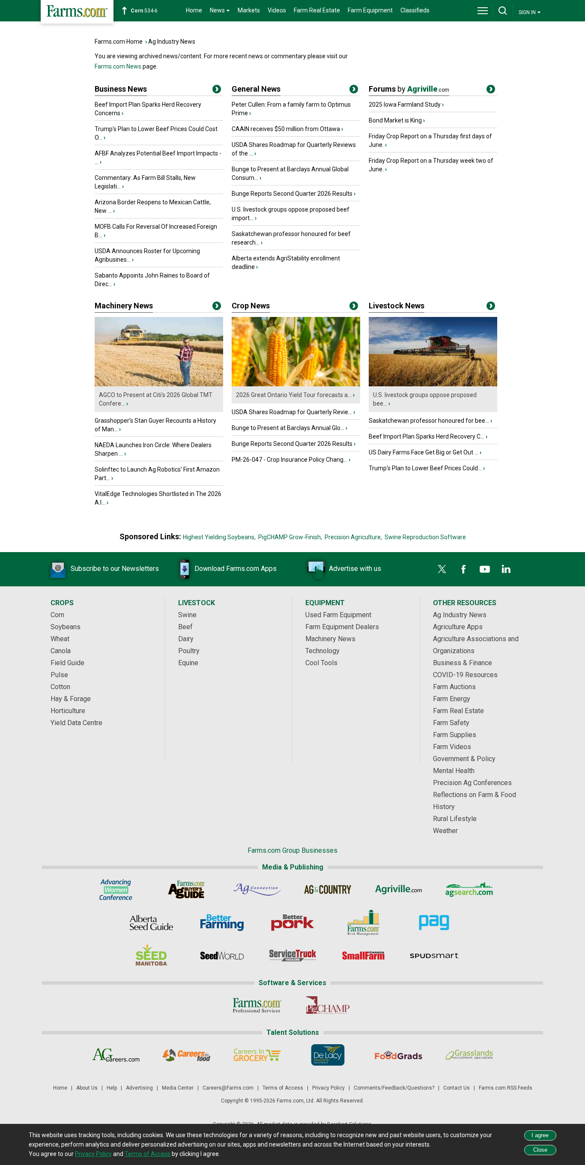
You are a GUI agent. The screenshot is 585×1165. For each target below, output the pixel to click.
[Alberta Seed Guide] (151, 922)
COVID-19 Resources (465, 675)
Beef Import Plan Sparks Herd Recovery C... (426, 436)
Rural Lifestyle (455, 819)
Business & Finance (462, 663)
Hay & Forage (71, 699)
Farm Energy (451, 699)
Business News (121, 88)
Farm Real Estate (317, 10)
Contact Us (456, 1088)
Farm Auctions (454, 687)
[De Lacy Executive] (328, 1055)
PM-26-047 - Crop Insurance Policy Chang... (289, 459)
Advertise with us (355, 569)
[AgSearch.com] (469, 889)
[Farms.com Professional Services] (257, 1005)
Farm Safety (451, 723)
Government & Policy (464, 759)
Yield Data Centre (76, 723)
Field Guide (67, 663)
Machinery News (124, 305)
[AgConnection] (257, 889)
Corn (57, 615)
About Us (87, 1088)
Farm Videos (452, 747)
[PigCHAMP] (328, 1005)
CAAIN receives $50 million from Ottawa (286, 128)
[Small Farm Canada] (363, 955)
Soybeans (66, 627)
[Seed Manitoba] (151, 955)
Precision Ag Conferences (472, 783)
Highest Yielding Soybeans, (219, 537)
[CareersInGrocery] (257, 1055)
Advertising (139, 1088)
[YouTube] (484, 569)
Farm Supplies (454, 735)
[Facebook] (463, 569)
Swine (187, 615)
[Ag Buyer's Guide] (186, 889)
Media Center (178, 1088)
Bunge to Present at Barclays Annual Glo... (288, 427)
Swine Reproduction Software (425, 537)
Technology (322, 651)
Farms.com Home (119, 41)
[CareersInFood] (186, 1055)
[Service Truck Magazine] (292, 955)
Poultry (189, 651)
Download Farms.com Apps (235, 569)
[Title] (216, 90)
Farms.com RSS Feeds (505, 1088)
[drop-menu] (482, 10)
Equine (188, 663)
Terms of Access (283, 1088)
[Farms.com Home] (77, 12)
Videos (277, 10)
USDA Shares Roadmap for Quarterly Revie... (292, 412)
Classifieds (415, 10)
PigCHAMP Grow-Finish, (290, 537)
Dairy (186, 639)
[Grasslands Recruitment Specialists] (469, 1055)
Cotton (60, 687)
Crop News (251, 305)
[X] (442, 569)
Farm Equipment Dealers (342, 627)
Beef (185, 627)
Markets (249, 10)
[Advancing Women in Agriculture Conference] (116, 889)
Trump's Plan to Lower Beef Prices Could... (425, 468)
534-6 (144, 11)
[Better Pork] (292, 922)
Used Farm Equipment (338, 615)
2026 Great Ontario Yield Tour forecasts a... (294, 394)
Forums (409, 88)
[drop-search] (502, 10)
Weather (445, 831)
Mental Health (454, 771)
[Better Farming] (222, 922)
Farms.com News (118, 66)
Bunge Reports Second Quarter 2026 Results (292, 193)
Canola (61, 651)
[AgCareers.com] (116, 1055)
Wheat (60, 639)
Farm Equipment (370, 10)
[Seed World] (222, 955)
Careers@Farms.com (228, 1088)
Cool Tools (321, 663)
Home (194, 10)
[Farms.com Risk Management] (363, 922)
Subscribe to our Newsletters (115, 569)
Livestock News (396, 305)
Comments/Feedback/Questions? (394, 1088)
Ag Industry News (171, 41)
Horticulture (68, 711)
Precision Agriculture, (353, 537)
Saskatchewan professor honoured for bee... (429, 420)
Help (112, 1088)
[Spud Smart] (434, 955)
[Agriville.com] (398, 889)
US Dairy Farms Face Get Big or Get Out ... (423, 452)
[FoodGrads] (398, 1055)
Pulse (59, 675)
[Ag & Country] (328, 889)
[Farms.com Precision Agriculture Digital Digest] (434, 922)
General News (256, 88)
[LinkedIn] (506, 569)
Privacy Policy (328, 1088)
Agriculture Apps (458, 627)
